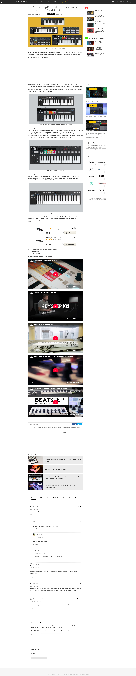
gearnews (7, 2)
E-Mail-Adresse (35, 649)
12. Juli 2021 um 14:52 (40, 553)
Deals (65, 2)
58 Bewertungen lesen (57, 239)
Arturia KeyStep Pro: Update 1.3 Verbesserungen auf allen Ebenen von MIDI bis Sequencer (62, 477)
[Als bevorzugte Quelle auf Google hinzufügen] (51, 14)
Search (134, 2)
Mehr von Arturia (35, 253)
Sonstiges (56, 2)
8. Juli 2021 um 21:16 (38, 523)
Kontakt (104, 198)
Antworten (32, 514)
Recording (24, 2)
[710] (91, 162)
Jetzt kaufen (70, 233)
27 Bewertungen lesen (57, 229)
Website (33, 653)
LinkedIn (117, 1)
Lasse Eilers (38, 14)
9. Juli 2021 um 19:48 (38, 537)
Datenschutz (92, 198)
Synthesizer (34, 2)
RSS (130, 2)
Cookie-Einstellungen (91, 199)
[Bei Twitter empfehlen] (79, 424)
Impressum (98, 198)
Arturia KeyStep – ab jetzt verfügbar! (56, 469)
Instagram (121, 1)
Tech (49, 2)
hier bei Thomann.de (55, 137)
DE (113, 2)
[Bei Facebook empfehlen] (74, 424)
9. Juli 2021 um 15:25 (35, 567)
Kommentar (34, 634)
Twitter (127, 1)
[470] (91, 169)
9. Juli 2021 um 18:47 (35, 586)
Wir (87, 198)
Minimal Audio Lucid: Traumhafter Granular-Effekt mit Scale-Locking (96, 112)
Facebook (123, 2)
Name (33, 644)
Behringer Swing (55, 87)
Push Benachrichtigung (101, 199)
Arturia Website (35, 251)
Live (44, 2)
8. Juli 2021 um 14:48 (35, 509)
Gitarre (16, 2)
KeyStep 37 (35, 176)
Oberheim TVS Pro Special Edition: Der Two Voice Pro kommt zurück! (63, 460)
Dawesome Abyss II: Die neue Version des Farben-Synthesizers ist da (95, 95)
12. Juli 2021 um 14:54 (35, 601)
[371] (91, 183)
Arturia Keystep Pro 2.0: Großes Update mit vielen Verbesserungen (60, 486)
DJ (41, 2)
